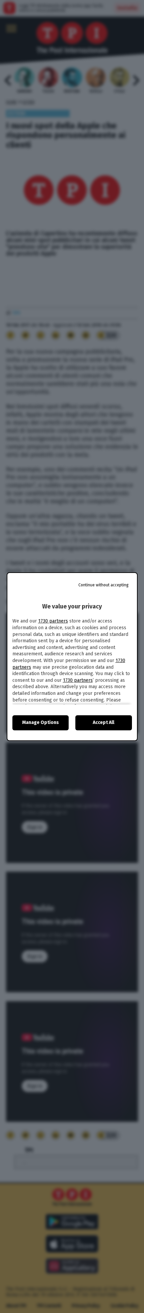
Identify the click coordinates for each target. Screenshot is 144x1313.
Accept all (103, 722)
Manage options (40, 722)
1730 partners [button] (53, 621)
